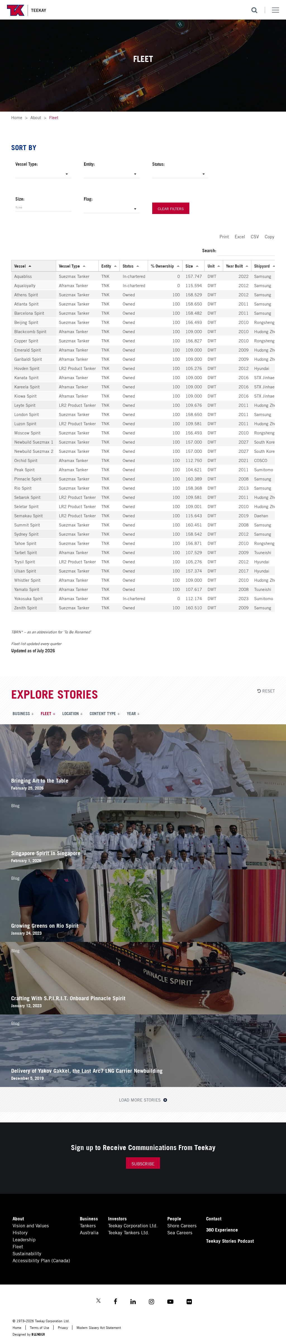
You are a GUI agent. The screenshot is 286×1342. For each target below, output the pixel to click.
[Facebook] (115, 1302)
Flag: (88, 198)
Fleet (46, 713)
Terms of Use (39, 1327)
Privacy (63, 1327)
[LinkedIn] (133, 1302)
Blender (38, 1334)
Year (131, 713)
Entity (106, 265)
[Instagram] (151, 1302)
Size (189, 265)
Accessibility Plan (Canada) (41, 1260)
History (20, 1232)
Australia (89, 1232)
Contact (213, 1218)
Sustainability (27, 1253)
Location (70, 713)
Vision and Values (31, 1225)
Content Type (103, 713)
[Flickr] (189, 1302)
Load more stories (140, 1099)
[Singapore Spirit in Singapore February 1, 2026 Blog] (143, 867)
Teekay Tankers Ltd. (128, 1232)
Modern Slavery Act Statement (99, 1327)
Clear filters (171, 209)
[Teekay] (26, 10)
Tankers (88, 1225)
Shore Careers (182, 1225)
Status (128, 265)
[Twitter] (98, 1301)
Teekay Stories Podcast (230, 1240)
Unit (211, 265)
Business (21, 713)
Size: (19, 198)
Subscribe (143, 1163)
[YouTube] (170, 1302)
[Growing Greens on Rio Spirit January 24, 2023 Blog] (143, 940)
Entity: (89, 163)
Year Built (234, 265)
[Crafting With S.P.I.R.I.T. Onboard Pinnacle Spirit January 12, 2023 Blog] (143, 1012)
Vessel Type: (26, 163)
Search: (209, 250)
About (35, 117)
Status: (158, 163)
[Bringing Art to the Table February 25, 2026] (143, 794)
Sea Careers (179, 1232)
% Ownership (162, 265)
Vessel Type (69, 265)
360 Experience (222, 1229)
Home (16, 117)
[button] (43, 174)
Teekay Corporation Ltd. (133, 1225)
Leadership (24, 1239)
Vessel (20, 265)
